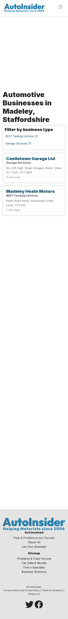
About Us (34, 542)
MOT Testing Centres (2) (21, 136)
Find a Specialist (34, 567)
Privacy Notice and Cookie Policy (22, 590)
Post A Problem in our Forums (34, 538)
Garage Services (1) (18, 143)
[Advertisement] (34, 55)
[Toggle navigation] (60, 6)
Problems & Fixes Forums (34, 558)
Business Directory (34, 571)
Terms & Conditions (52, 590)
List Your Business (34, 546)
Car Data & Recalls (34, 563)
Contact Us (34, 594)
